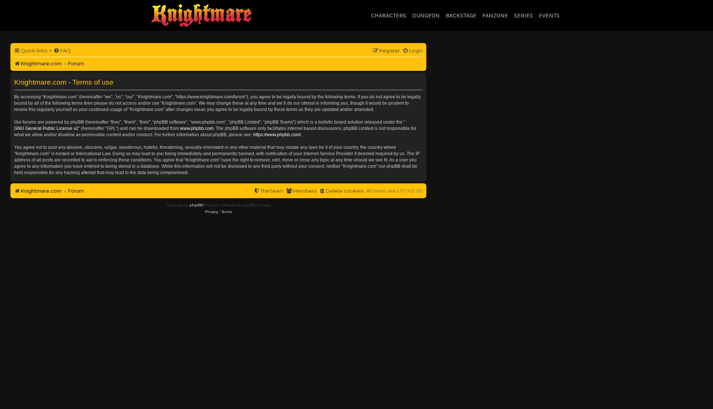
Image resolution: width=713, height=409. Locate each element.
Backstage (461, 15)
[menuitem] (62, 50)
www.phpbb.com (197, 128)
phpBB (195, 205)
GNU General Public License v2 (46, 128)
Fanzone (495, 15)
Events (549, 15)
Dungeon (426, 15)
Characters (388, 15)
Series (523, 15)
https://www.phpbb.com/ (277, 134)
